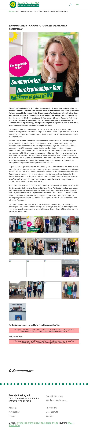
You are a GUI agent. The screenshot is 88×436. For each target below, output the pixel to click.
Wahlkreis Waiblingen (56, 400)
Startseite (12, 11)
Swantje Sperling (54, 396)
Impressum (51, 408)
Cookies (49, 416)
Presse (12, 416)
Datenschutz (52, 412)
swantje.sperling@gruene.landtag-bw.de (37, 422)
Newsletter (14, 412)
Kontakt (12, 408)
